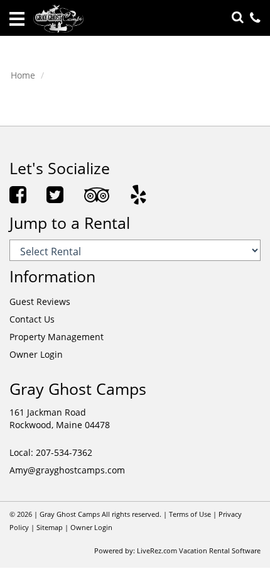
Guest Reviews (39, 301)
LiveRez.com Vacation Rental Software (199, 550)
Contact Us (32, 319)
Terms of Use (190, 514)
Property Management (56, 337)
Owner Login (36, 354)
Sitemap (49, 527)
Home (23, 75)
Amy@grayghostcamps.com (67, 470)
